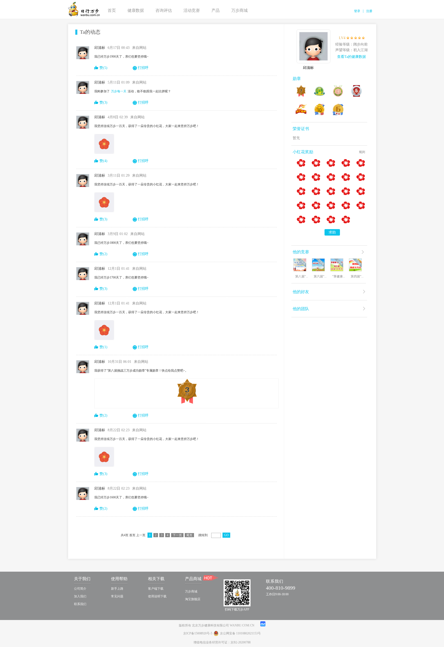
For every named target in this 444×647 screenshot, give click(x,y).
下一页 (177, 535)
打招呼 (143, 68)
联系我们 (80, 604)
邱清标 (308, 68)
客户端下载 (155, 588)
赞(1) (103, 347)
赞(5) (103, 68)
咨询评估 (163, 10)
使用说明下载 (157, 596)
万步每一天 (118, 91)
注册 (369, 11)
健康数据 (135, 10)
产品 (215, 10)
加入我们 (80, 596)
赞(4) (103, 161)
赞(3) (103, 102)
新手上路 (117, 588)
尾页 (189, 535)
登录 (357, 11)
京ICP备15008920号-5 (197, 633)
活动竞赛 (191, 10)
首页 (112, 10)
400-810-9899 (280, 588)
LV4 (342, 38)
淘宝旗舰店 (192, 599)
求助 (332, 232)
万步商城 (239, 10)
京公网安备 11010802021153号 (240, 633)
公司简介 (80, 588)
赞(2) (103, 254)
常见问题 (117, 596)
